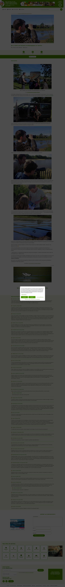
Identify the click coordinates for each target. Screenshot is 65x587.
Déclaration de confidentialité (35, 299)
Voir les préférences (40, 297)
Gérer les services (23, 294)
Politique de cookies (28, 299)
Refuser (32, 297)
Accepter (24, 297)
